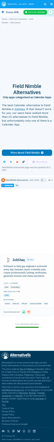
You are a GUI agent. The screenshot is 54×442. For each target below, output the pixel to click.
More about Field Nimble (25, 152)
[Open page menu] (51, 4)
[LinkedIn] (34, 431)
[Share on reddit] (17, 161)
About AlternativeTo (11, 417)
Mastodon (23, 392)
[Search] (45, 4)
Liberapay (39, 398)
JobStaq (19, 109)
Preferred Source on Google (15, 424)
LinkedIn (19, 395)
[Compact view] (45, 180)
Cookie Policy (8, 414)
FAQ (4, 405)
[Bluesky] (18, 431)
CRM (6, 295)
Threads (41, 392)
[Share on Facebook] (4, 161)
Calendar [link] (8, 185)
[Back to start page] (3, 4)
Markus (30, 369)
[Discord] (3, 431)
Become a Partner (10, 420)
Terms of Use (8, 408)
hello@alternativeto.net (13, 390)
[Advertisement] (27, 52)
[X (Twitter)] (8, 431)
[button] (30, 260)
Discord (34, 390)
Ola (21, 369)
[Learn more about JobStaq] (7, 260)
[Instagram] (29, 431)
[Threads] (23, 431)
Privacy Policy (8, 411)
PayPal (5, 401)
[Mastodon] (13, 431)
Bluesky (32, 392)
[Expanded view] (42, 180)
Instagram (7, 395)
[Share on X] (10, 161)
